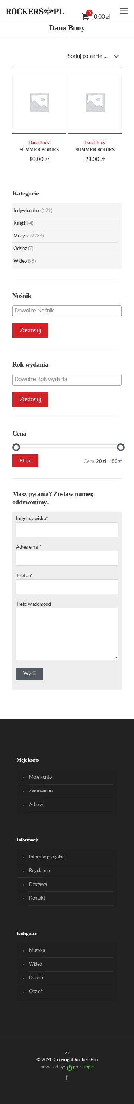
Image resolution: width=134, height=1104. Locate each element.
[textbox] (69, 311)
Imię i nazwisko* (32, 518)
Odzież (20, 248)
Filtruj (25, 461)
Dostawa (38, 884)
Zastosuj (30, 330)
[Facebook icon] (67, 1077)
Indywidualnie (27, 210)
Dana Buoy (39, 143)
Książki (20, 223)
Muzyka (21, 236)
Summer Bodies (39, 149)
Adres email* (28, 547)
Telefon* (24, 576)
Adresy (36, 804)
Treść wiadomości (33, 604)
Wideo (20, 261)
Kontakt (37, 898)
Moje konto (40, 777)
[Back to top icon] (67, 1053)
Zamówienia (41, 791)
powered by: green (67, 1067)
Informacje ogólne (46, 857)
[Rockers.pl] (35, 11)
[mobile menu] (124, 11)
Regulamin (39, 870)
